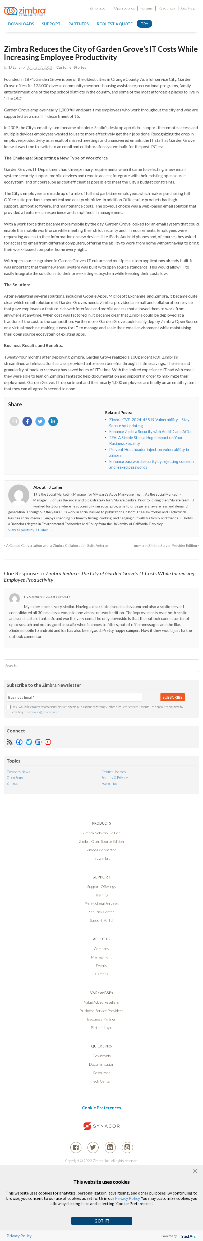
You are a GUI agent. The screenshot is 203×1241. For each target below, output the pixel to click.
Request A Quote (115, 23)
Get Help (188, 8)
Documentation (101, 1064)
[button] (195, 1170)
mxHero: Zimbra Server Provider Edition (166, 545)
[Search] (190, 665)
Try (144, 23)
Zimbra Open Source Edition (101, 841)
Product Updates (114, 772)
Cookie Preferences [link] (101, 1107)
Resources (167, 8)
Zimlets (12, 783)
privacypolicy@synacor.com (40, 712)
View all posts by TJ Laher (30, 530)
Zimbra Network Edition (101, 833)
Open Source (124, 8)
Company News (18, 772)
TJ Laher (15, 67)
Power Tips (110, 783)
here (85, 1203)
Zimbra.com (99, 8)
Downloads (21, 23)
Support (51, 23)
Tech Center (101, 1081)
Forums (146, 8)
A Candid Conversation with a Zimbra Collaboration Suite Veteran (56, 545)
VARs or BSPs (101, 992)
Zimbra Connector (101, 850)
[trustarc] (187, 1235)
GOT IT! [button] (101, 1221)
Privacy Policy (127, 1198)
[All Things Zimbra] (25, 12)
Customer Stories (71, 67)
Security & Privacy (115, 777)
